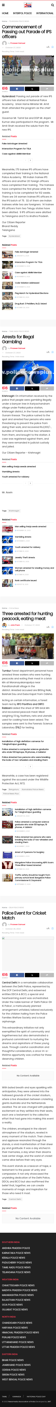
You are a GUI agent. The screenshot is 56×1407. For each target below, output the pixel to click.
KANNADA (17, 1396)
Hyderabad (14, 236)
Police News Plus (11, 793)
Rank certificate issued (26, 580)
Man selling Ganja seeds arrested (19, 466)
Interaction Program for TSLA (16, 148)
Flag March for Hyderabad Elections (31, 293)
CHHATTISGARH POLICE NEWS (18, 1285)
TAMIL (4, 1396)
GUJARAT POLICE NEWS (15, 1309)
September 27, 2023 (23, 884)
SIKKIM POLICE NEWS (13, 1374)
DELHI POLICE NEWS (16, 907)
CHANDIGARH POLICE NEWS (17, 1322)
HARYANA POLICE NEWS (15, 1327)
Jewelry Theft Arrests (25, 557)
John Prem (15, 625)
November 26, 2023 (23, 530)
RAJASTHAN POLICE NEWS (16, 1300)
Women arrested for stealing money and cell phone (34, 569)
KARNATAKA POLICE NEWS (16, 1253)
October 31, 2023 (22, 551)
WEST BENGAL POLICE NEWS (17, 1379)
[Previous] (26, 160)
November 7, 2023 (22, 846)
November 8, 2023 (23, 831)
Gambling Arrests (11, 471)
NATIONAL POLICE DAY (36, 1396)
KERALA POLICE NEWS (13, 1257)
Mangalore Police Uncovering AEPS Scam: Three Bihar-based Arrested (34, 864)
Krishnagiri (14, 511)
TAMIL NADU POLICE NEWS (19, 331)
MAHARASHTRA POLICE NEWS (18, 1295)
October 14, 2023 (22, 575)
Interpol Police (22, 13)
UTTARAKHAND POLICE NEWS (18, 1342)
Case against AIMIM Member (16, 153)
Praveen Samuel (17, 43)
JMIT (49, 1401)
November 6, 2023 (23, 541)
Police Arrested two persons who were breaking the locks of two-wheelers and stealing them (26, 758)
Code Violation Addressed (27, 283)
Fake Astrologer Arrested (14, 143)
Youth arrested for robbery (15, 476)
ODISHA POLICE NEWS (14, 1369)
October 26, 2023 (13, 929)
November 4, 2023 (22, 856)
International (44, 13)
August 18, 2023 (22, 584)
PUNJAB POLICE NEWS (14, 1337)
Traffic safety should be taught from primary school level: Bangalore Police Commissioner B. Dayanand (33, 878)
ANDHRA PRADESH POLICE (16, 1248)
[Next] (30, 160)
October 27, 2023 (13, 47)
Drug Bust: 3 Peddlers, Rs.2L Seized (31, 303)
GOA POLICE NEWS (12, 1304)
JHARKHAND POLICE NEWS (16, 1365)
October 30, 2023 (22, 297)
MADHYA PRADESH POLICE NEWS (19, 1290)
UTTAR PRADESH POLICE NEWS (18, 1347)
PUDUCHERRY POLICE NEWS (17, 1262)
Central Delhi (15, 1199)
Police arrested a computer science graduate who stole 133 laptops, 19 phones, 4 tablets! (25, 750)
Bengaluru (14, 789)
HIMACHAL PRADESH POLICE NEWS (20, 1332)
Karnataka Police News (33, 789)
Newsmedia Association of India (21, 1401)
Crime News (14, 608)
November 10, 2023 (23, 266)
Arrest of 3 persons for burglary (29, 852)
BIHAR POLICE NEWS (13, 1360)
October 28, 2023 (22, 308)
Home (5, 13)
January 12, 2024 (22, 256)
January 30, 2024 (22, 816)
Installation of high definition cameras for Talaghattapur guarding (23, 742)
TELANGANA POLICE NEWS (19, 21)
